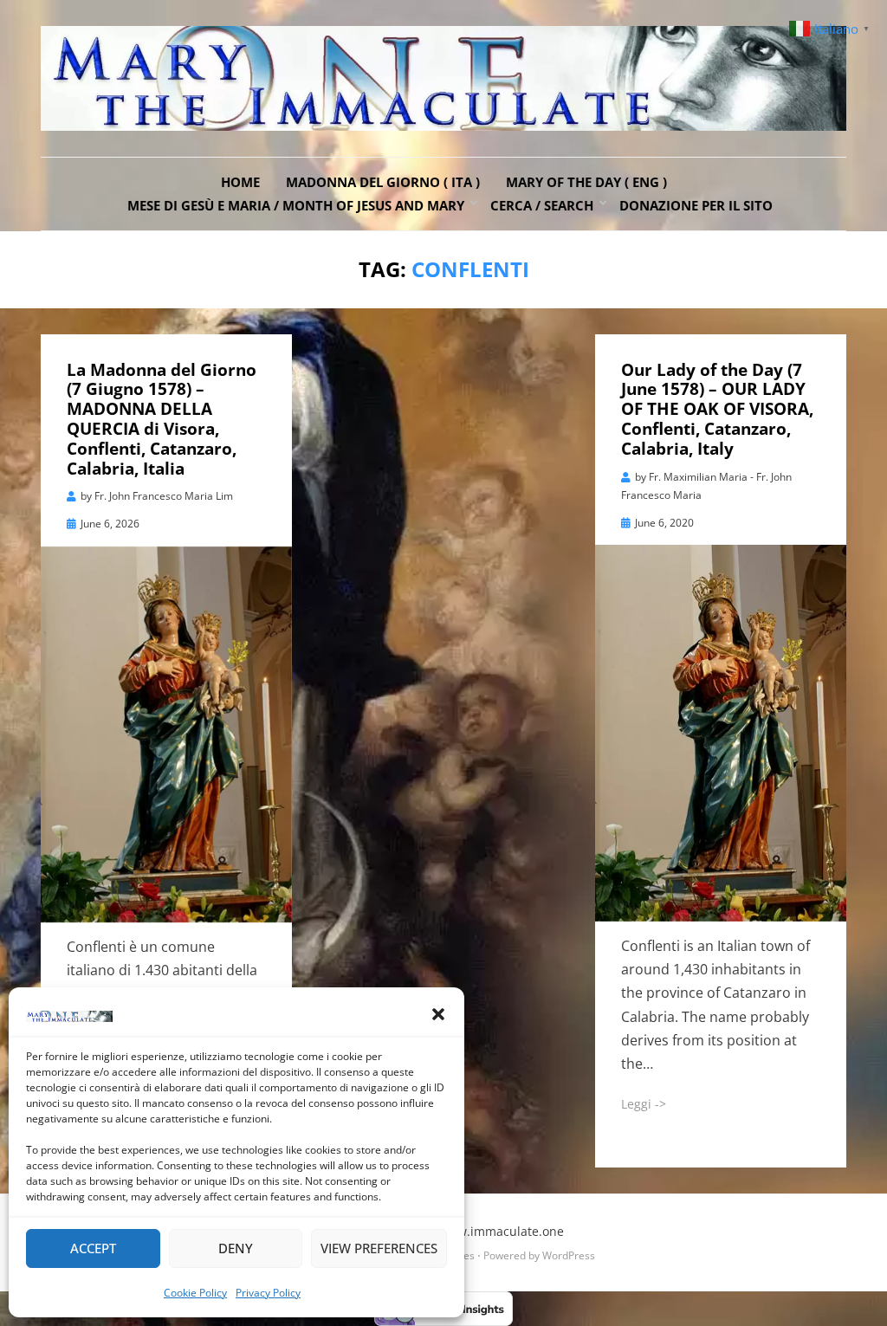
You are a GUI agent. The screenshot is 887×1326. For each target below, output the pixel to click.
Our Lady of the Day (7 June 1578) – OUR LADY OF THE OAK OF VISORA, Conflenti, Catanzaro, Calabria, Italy (717, 409)
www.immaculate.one (501, 1231)
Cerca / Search (541, 205)
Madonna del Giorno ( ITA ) (383, 182)
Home (240, 182)
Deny (235, 1248)
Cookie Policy (195, 1292)
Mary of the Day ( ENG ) (586, 182)
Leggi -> (643, 1104)
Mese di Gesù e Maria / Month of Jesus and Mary (295, 205)
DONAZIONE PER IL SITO (696, 205)
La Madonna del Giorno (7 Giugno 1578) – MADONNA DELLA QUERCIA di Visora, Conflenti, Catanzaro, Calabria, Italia (161, 419)
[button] (438, 1014)
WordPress (568, 1255)
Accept (93, 1248)
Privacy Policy (268, 1292)
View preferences (378, 1248)
